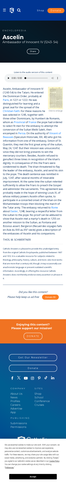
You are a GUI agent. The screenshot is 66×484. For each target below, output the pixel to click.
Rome (54, 207)
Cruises (39, 404)
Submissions (18, 423)
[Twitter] (19, 378)
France (32, 122)
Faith (17, 111)
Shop (40, 10)
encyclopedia (14, 30)
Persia (21, 133)
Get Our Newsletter (33, 357)
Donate (55, 10)
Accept (33, 477)
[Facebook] (12, 378)
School (39, 397)
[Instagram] (32, 378)
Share (33, 51)
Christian (8, 111)
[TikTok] (46, 378)
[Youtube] (25, 378)
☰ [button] (4, 10)
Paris (6, 100)
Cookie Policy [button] (54, 461)
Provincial (19, 122)
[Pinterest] (39, 378)
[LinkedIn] (52, 378)
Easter (14, 211)
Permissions (18, 427)
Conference (42, 401)
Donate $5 (50, 297)
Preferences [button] (9, 468)
